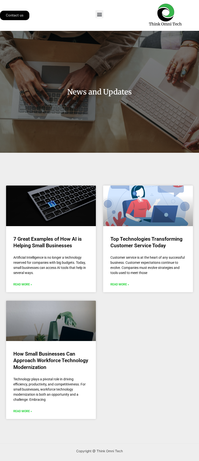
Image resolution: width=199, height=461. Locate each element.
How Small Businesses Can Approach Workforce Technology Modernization (50, 360)
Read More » (22, 284)
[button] (99, 14)
